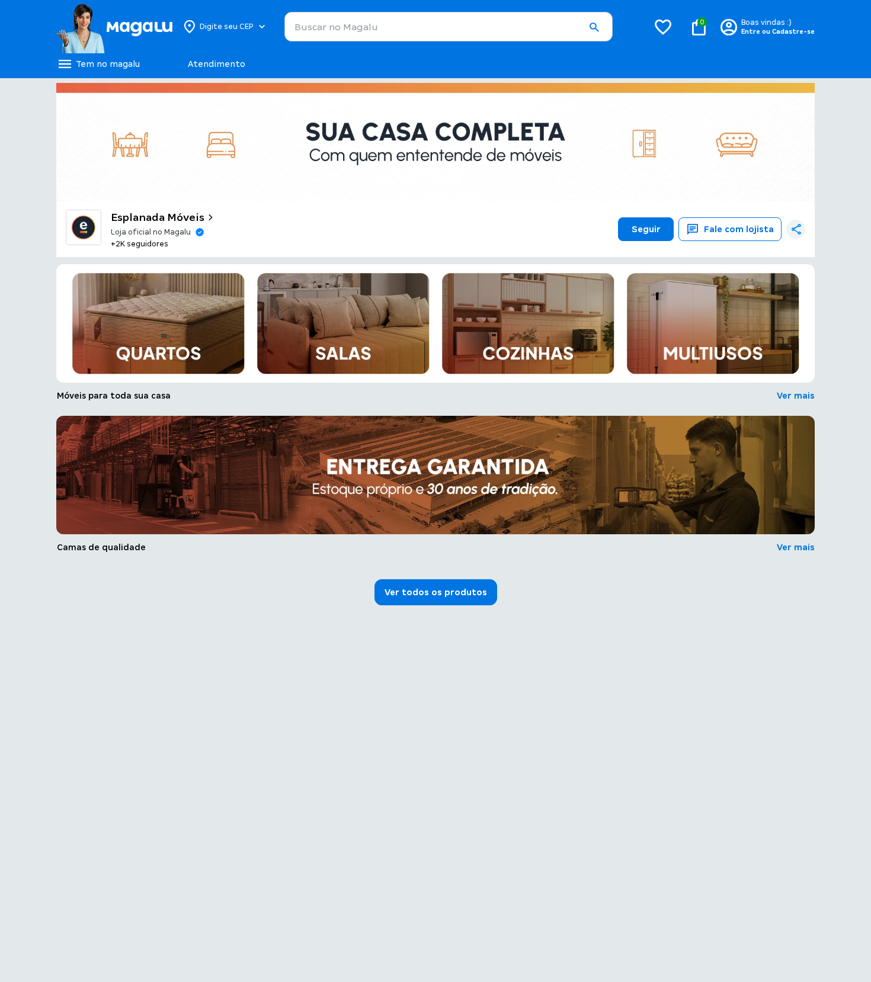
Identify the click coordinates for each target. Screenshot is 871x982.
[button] (594, 27)
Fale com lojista (739, 229)
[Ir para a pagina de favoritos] (663, 26)
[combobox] (448, 26)
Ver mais (796, 395)
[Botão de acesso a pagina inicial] (114, 26)
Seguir (646, 229)
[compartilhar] (795, 229)
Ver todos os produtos (436, 592)
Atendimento (216, 64)
